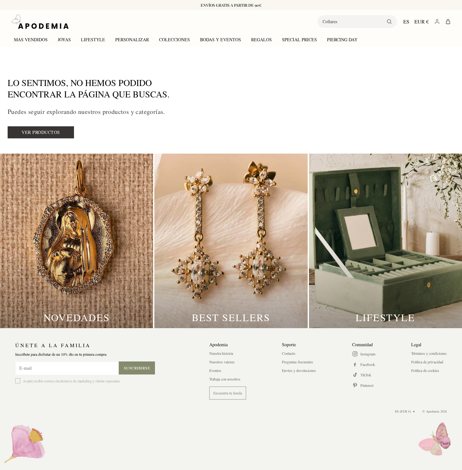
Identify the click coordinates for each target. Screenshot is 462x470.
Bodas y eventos (220, 39)
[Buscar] (389, 21)
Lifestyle (93, 39)
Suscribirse (137, 367)
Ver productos (41, 132)
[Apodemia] (40, 21)
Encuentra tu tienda (227, 392)
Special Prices (299, 39)
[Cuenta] (437, 21)
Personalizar (132, 39)
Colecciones (174, 39)
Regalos (261, 39)
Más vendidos (31, 39)
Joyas (64, 39)
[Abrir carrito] (448, 21)
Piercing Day (342, 39)
